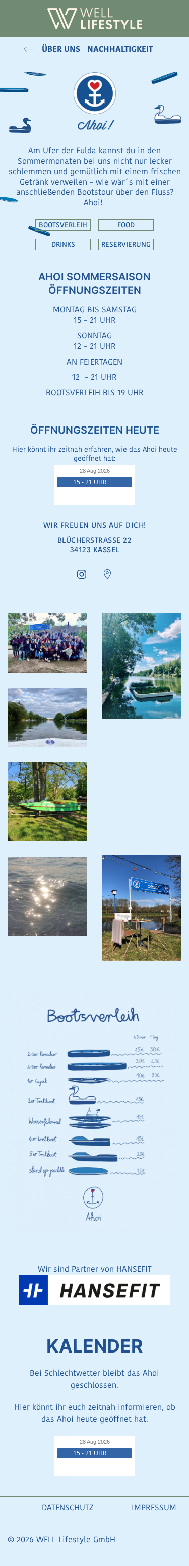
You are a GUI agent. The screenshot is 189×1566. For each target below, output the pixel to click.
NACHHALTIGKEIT (120, 49)
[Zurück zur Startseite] (94, 18)
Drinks (63, 244)
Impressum (154, 1507)
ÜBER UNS (61, 49)
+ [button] (47, 643)
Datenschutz (67, 1507)
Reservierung (126, 244)
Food (126, 225)
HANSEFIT (134, 1269)
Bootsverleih (63, 225)
